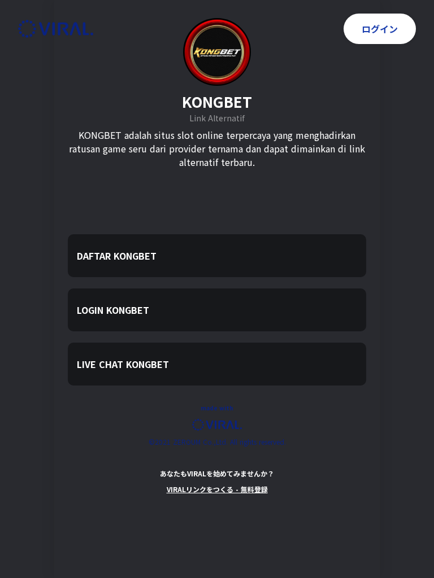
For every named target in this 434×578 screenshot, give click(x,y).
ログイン (380, 29)
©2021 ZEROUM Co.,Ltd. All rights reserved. (217, 441)
